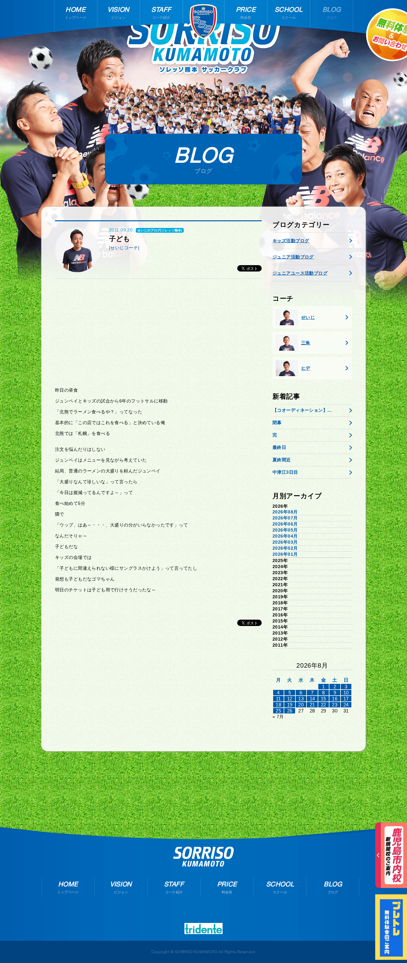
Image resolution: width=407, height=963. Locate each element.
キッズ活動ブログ (290, 240)
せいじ (308, 317)
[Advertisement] (158, 332)
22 (323, 704)
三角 (305, 342)
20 (301, 704)
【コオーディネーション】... (302, 410)
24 (346, 704)
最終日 (279, 447)
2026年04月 (285, 536)
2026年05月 (285, 530)
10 (346, 692)
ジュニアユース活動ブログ (300, 273)
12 (290, 698)
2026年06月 (285, 523)
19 (290, 704)
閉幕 (277, 422)
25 (278, 710)
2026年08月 (285, 511)
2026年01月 (285, 554)
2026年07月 (285, 517)
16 (334, 698)
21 (312, 704)
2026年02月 (285, 548)
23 (334, 704)
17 (346, 698)
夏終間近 (281, 459)
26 (290, 710)
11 (278, 698)
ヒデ (305, 368)
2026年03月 (285, 542)
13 (301, 698)
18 (278, 704)
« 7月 (278, 716)
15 (323, 698)
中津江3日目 (285, 472)
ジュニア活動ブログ (293, 256)
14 (312, 698)
